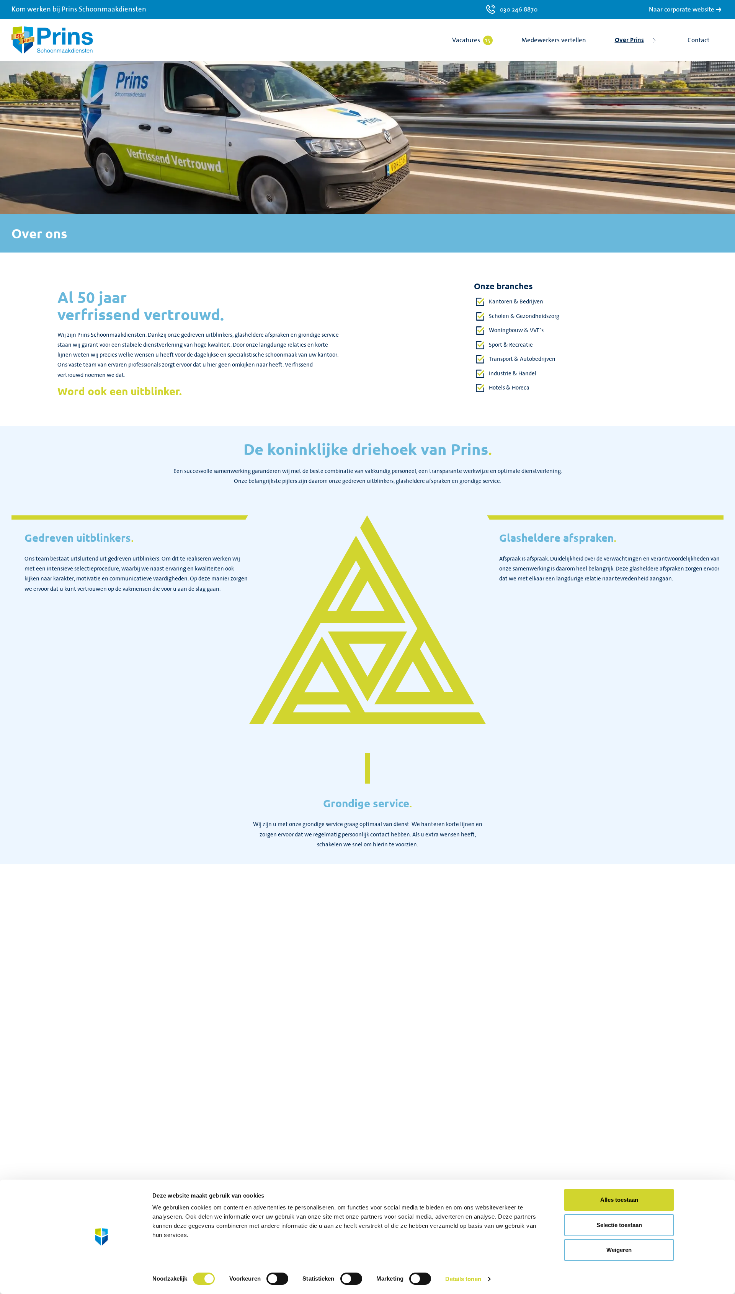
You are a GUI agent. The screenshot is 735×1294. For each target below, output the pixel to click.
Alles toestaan (619, 1199)
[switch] (277, 1279)
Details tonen (463, 1279)
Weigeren (619, 1250)
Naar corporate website (681, 9)
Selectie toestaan (619, 1225)
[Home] (52, 40)
